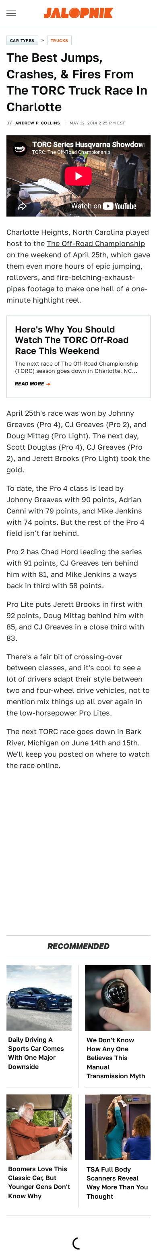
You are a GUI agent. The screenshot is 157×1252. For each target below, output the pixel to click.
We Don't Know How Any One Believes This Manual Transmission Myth (116, 1058)
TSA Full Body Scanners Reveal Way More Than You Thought (117, 1183)
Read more (29, 383)
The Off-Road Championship (96, 243)
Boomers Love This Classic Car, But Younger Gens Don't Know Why (39, 1182)
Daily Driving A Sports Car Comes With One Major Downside (36, 1053)
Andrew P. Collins (37, 122)
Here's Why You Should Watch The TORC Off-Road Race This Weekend (72, 340)
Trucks (59, 40)
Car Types (22, 40)
